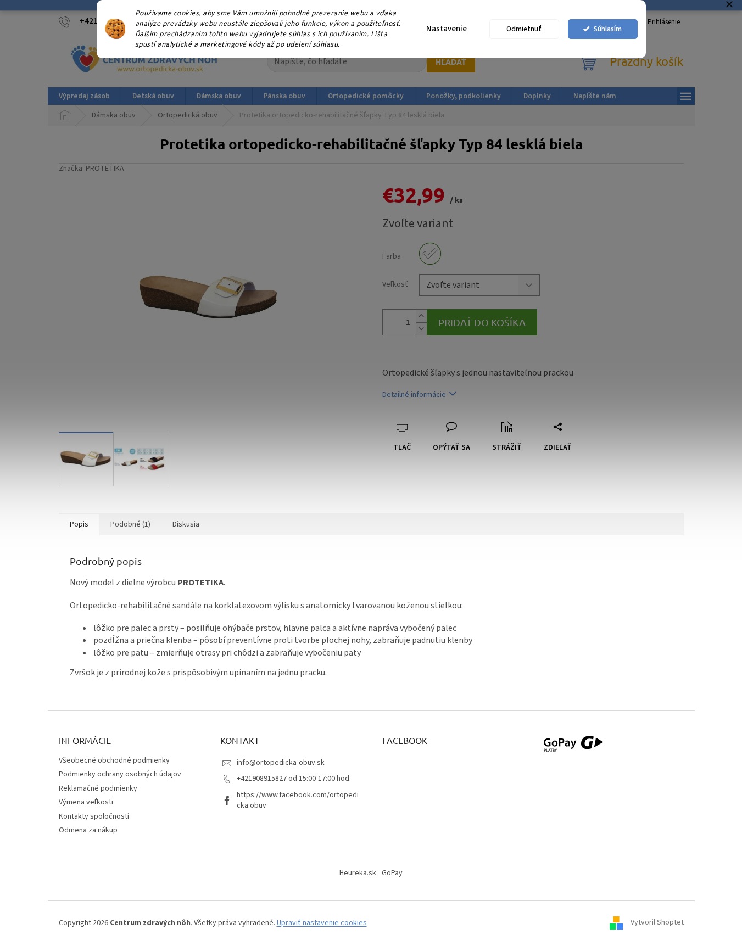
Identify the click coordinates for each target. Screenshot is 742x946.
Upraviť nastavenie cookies (322, 922)
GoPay (392, 872)
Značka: (91, 168)
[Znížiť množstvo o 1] (421, 328)
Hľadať (451, 61)
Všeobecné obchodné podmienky (114, 760)
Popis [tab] (79, 524)
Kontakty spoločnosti (94, 816)
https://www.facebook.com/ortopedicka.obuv (298, 800)
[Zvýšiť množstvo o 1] (421, 316)
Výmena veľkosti (86, 802)
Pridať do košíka (482, 322)
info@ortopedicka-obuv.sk (281, 762)
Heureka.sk (357, 872)
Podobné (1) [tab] (130, 524)
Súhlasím (608, 29)
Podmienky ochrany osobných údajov (120, 774)
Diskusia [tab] (185, 524)
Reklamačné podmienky (98, 788)
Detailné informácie (414, 394)
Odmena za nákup (88, 830)
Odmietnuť (524, 29)
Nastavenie (446, 29)
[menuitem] (84, 96)
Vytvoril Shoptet (657, 922)
